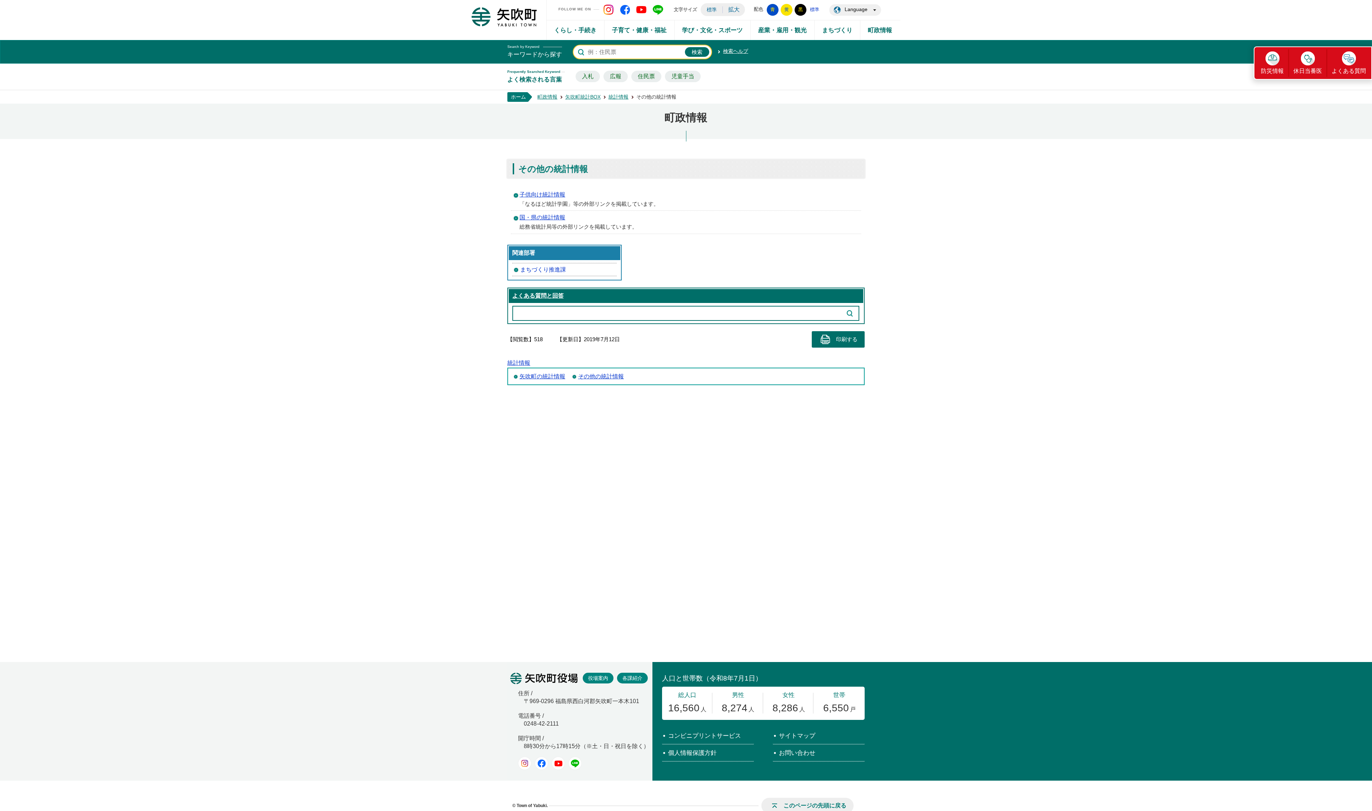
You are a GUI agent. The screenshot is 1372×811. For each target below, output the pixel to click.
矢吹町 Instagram (608, 10)
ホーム (518, 97)
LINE (575, 763)
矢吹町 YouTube (641, 10)
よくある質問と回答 (538, 296)
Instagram (524, 763)
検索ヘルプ (735, 51)
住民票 (646, 76)
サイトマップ (797, 735)
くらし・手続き (575, 30)
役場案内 (598, 678)
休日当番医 (1307, 71)
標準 (712, 10)
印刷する (847, 339)
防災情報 (1272, 71)
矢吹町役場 (544, 678)
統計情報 (618, 97)
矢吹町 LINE (658, 10)
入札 (587, 76)
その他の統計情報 (601, 376)
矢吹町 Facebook (625, 10)
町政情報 (880, 30)
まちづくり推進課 (543, 270)
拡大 (734, 9)
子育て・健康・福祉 (639, 30)
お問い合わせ (797, 753)
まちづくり (837, 30)
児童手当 (682, 76)
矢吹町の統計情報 (542, 376)
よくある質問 (1349, 71)
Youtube (558, 763)
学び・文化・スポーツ (712, 30)
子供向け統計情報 (542, 194)
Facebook (541, 763)
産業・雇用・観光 (782, 30)
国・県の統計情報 (542, 217)
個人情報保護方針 (692, 753)
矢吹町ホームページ (504, 16)
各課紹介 (632, 678)
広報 (615, 76)
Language (856, 9)
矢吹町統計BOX (583, 97)
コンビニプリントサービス (704, 735)
